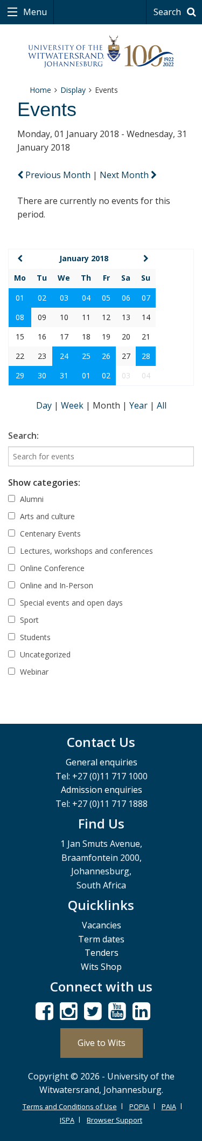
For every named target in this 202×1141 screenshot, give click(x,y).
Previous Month (58, 175)
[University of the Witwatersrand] (101, 52)
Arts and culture (46, 516)
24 (64, 356)
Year (139, 405)
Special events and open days (70, 602)
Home (40, 90)
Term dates (101, 939)
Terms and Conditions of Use (70, 1106)
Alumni (31, 499)
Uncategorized (44, 654)
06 (126, 298)
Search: (23, 436)
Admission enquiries (101, 790)
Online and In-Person (55, 585)
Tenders (102, 953)
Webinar (33, 672)
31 (64, 375)
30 (42, 375)
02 (42, 298)
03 (64, 298)
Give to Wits (102, 1043)
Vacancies (101, 925)
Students (34, 637)
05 (106, 298)
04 (86, 298)
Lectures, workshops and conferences (85, 551)
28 (146, 356)
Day (45, 405)
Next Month (125, 175)
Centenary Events (49, 533)
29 (20, 375)
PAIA (169, 1106)
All (161, 405)
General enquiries (101, 762)
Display (73, 90)
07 (146, 298)
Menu (34, 12)
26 (106, 356)
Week (73, 405)
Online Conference (51, 568)
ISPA (67, 1120)
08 (20, 317)
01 (20, 298)
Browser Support (114, 1120)
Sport (28, 620)
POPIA (139, 1106)
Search (168, 12)
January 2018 (83, 258)
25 (86, 356)
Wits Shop (101, 967)
